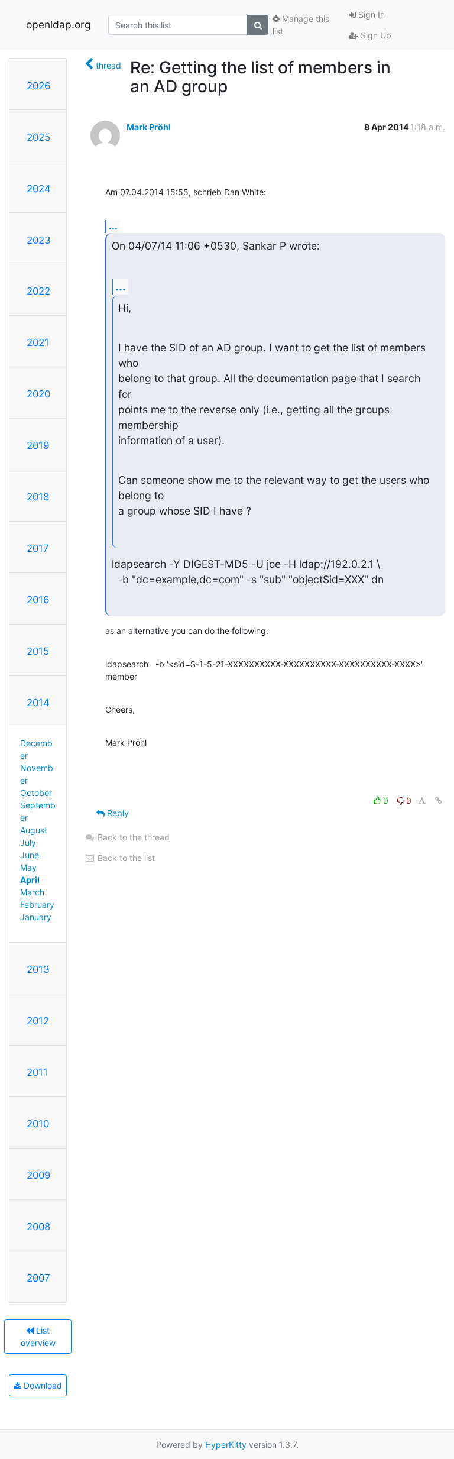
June (29, 855)
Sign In (370, 14)
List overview (38, 1336)
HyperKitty (226, 1444)
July (28, 842)
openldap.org (58, 24)
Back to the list (125, 858)
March (32, 892)
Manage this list (301, 25)
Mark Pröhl (149, 127)
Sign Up (374, 35)
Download (41, 1385)
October (36, 793)
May (28, 867)
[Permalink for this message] (438, 800)
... (113, 226)
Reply (117, 813)
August (33, 830)
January (35, 917)
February (37, 905)
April (30, 880)
